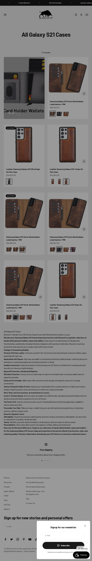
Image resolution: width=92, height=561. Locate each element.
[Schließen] (85, 526)
